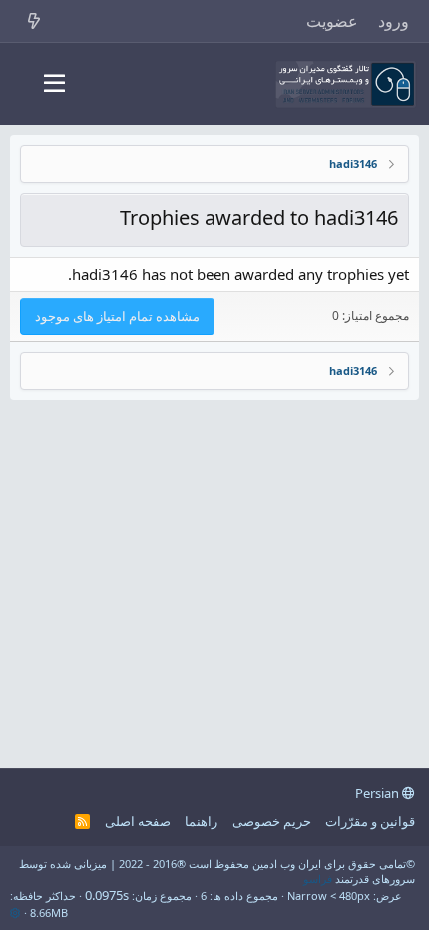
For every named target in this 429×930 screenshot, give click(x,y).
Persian (378, 793)
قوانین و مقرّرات (370, 821)
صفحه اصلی (138, 821)
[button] (54, 84)
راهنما (201, 821)
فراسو (317, 878)
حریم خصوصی (271, 821)
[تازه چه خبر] (34, 21)
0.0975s (107, 895)
